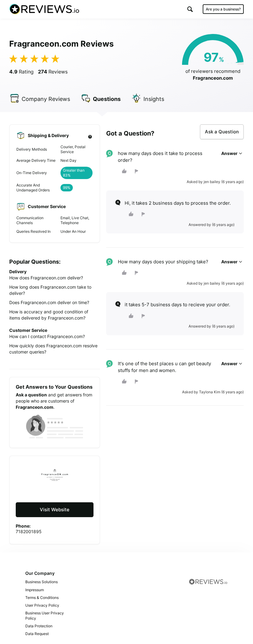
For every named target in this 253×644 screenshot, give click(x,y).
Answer (229, 153)
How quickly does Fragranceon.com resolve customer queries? (53, 348)
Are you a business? (223, 9)
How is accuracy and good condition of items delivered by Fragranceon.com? (48, 314)
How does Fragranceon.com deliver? (46, 277)
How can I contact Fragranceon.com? (47, 336)
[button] (190, 9)
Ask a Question (222, 132)
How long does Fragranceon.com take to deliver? (50, 290)
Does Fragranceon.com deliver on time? (49, 302)
